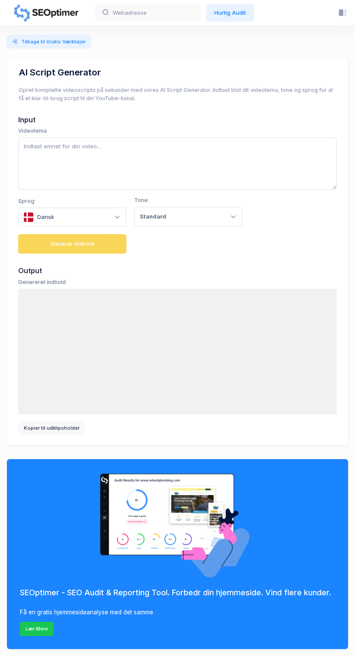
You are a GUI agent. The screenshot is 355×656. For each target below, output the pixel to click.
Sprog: (27, 201)
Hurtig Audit (230, 12)
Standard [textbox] (153, 216)
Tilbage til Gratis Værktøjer (53, 42)
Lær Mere (37, 629)
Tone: (141, 200)
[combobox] (72, 217)
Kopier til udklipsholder (52, 428)
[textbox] (67, 217)
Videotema (32, 130)
